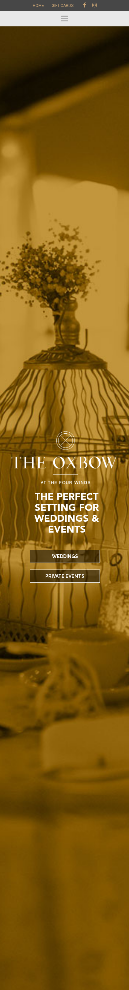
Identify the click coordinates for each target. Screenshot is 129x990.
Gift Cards (62, 5)
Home (38, 5)
